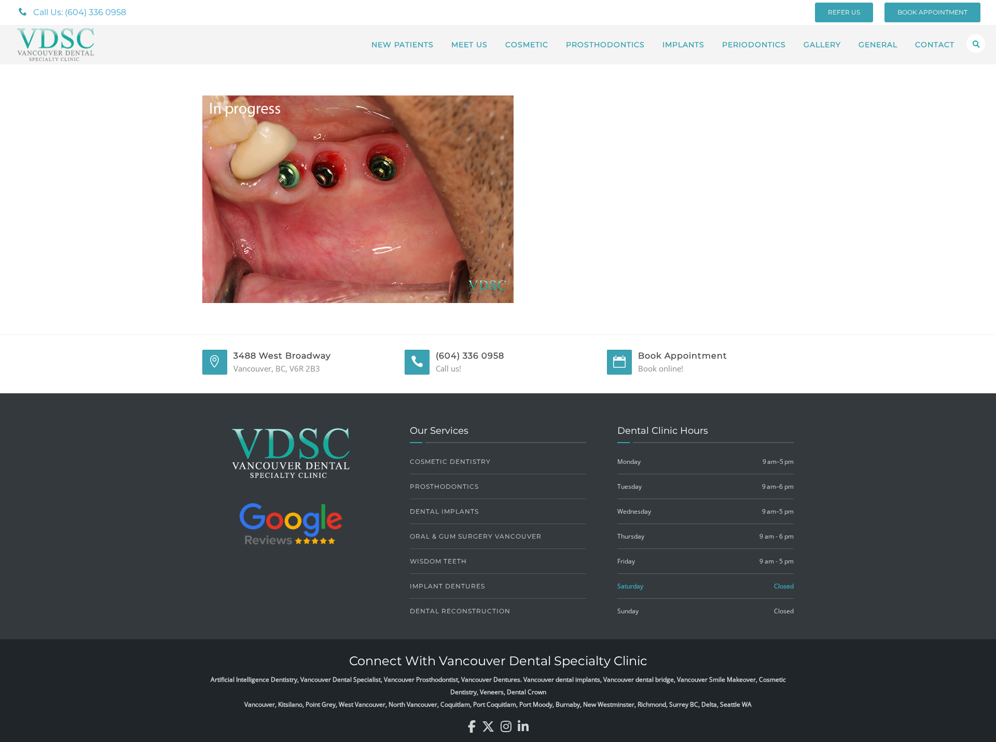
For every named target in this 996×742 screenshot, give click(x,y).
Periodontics (754, 44)
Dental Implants (444, 511)
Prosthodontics (605, 44)
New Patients (402, 44)
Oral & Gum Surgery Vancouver (476, 536)
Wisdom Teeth (438, 561)
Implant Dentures (447, 586)
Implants (683, 44)
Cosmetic (526, 44)
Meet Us (469, 44)
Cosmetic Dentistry (450, 461)
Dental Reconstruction (460, 611)
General (878, 44)
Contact (935, 44)
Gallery (822, 44)
